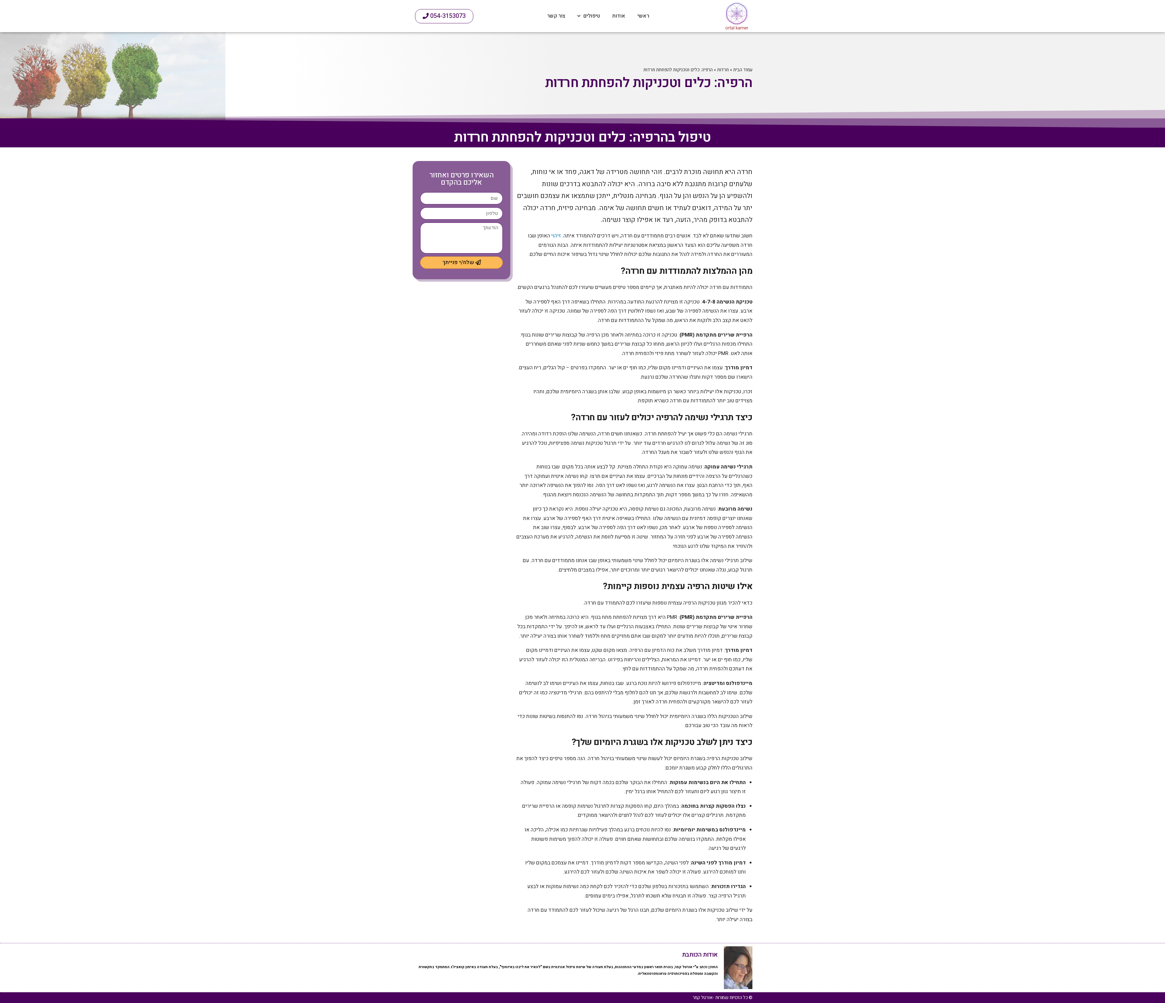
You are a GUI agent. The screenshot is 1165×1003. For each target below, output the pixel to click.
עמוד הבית (742, 69)
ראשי (643, 16)
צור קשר (556, 16)
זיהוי (556, 236)
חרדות (723, 69)
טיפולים (591, 16)
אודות (618, 16)
